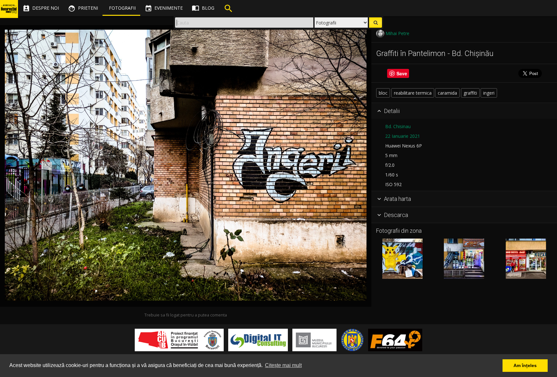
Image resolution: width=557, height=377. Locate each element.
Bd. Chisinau (398, 126)
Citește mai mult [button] (283, 365)
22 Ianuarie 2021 (402, 136)
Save (401, 73)
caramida (447, 93)
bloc (383, 93)
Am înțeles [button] (525, 365)
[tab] (464, 111)
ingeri (488, 93)
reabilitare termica (413, 93)
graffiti (470, 93)
